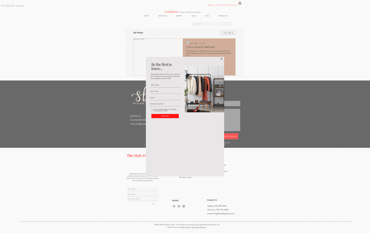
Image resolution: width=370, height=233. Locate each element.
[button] (221, 59)
